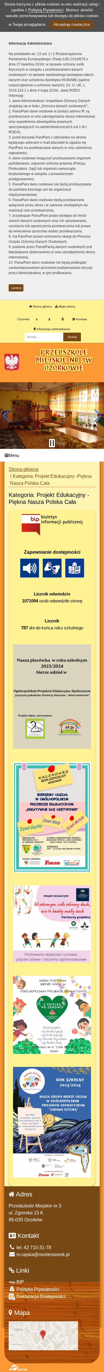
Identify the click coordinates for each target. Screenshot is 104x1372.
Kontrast (81, 319)
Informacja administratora (53, 329)
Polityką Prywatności (46, 10)
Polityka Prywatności (37, 1289)
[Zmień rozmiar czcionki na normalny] (36, 319)
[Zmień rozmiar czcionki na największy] (62, 319)
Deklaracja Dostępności (40, 1296)
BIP (19, 1282)
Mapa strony (66, 306)
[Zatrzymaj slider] (52, 443)
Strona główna (42, 306)
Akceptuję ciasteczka (71, 24)
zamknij (16, 287)
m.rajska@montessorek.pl (42, 1254)
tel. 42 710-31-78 (33, 1247)
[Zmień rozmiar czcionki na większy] (49, 319)
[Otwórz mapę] (43, 1335)
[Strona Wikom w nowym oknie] (18, 1368)
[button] (7, 415)
